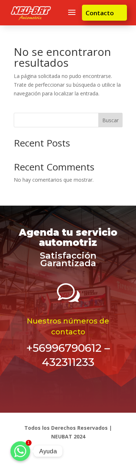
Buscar (110, 120)
